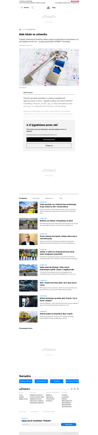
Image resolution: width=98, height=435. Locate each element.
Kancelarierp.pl (66, 403)
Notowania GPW (41, 381)
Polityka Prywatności (36, 395)
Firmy (54, 7)
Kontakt (21, 397)
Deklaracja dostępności (37, 403)
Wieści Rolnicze (66, 404)
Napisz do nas (23, 399)
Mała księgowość (67, 401)
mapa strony (23, 411)
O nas (21, 395)
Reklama (49, 395)
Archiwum (49, 401)
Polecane (36, 198)
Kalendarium (34, 411)
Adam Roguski (28, 92)
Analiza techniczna (26, 381)
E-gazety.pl (65, 397)
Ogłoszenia (49, 397)
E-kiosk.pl (64, 395)
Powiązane (23, 198)
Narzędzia (25, 376)
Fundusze (57, 381)
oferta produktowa (48, 411)
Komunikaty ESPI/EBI (72, 381)
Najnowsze (49, 198)
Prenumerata (50, 399)
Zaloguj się (49, 145)
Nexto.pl (64, 399)
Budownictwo (31, 29)
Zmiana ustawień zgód (37, 397)
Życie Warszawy (67, 406)
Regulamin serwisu (35, 399)
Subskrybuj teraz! (49, 139)
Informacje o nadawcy (36, 401)
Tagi (60, 198)
